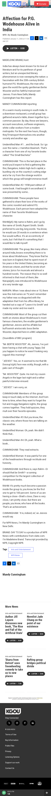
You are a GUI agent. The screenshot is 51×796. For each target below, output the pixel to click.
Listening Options (12, 757)
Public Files (9, 746)
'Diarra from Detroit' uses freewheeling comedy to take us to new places (14, 668)
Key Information (11, 740)
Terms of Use (10, 735)
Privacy (8, 751)
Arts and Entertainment (21, 549)
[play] (4, 792)
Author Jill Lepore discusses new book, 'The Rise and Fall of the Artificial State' (14, 625)
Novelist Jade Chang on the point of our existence (35, 621)
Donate (42, 4)
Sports (29, 656)
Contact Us (9, 768)
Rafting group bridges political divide (36, 663)
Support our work (12, 763)
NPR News (15, 555)
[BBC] (13, 784)
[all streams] (47, 792)
